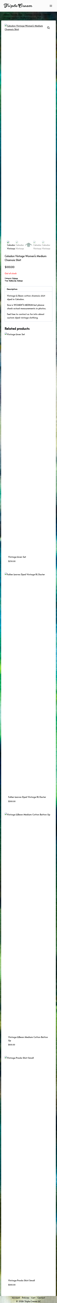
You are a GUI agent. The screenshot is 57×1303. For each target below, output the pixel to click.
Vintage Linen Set (17, 556)
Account (16, 1297)
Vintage (15, 278)
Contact (41, 1297)
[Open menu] (50, 6)
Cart (33, 1297)
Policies (25, 1297)
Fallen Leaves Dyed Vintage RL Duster (27, 796)
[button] (48, 27)
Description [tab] (12, 289)
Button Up (12, 280)
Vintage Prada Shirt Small (21, 1280)
